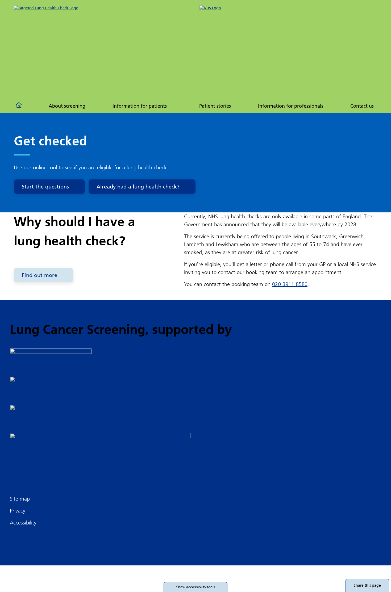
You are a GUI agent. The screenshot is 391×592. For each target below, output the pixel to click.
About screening (67, 106)
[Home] (19, 106)
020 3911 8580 (289, 284)
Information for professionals (290, 106)
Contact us (362, 106)
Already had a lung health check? (138, 186)
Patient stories (215, 106)
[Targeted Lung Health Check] (103, 46)
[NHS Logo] (288, 12)
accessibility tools (195, 587)
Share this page (367, 585)
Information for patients (140, 106)
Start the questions (45, 186)
